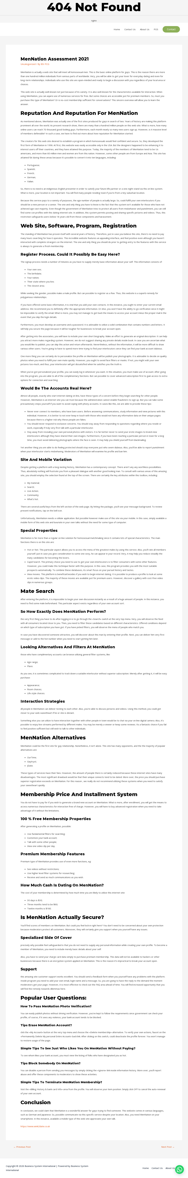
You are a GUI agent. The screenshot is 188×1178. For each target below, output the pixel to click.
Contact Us (130, 29)
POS (156, 29)
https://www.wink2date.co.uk (35, 1126)
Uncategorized (28, 64)
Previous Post (22, 1146)
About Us (144, 29)
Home (117, 29)
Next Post (167, 1146)
